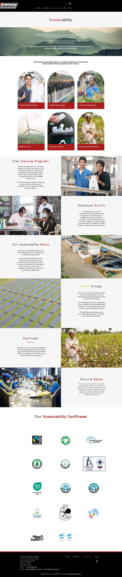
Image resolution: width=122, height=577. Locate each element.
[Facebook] (97, 561)
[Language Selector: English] (68, 3)
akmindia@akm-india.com (34, 569)
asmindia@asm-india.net (51, 569)
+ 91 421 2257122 (31, 567)
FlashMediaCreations (74, 574)
